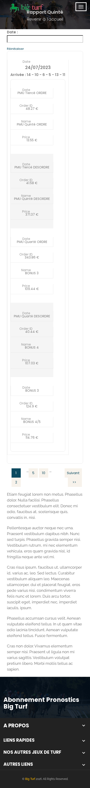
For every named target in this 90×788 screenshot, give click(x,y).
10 (43, 472)
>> (74, 482)
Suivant (73, 472)
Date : (12, 32)
